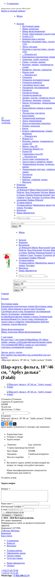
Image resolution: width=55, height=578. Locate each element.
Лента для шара (29, 46)
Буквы (33, 342)
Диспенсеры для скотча (33, 113)
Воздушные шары (30, 26)
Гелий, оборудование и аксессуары (18, 309)
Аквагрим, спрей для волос (35, 59)
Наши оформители (16, 563)
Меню (20, 16)
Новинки (26, 177)
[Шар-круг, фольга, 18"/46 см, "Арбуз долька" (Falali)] (30, 387)
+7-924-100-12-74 (21, 575)
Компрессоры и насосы (33, 39)
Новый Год (27, 138)
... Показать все (29, 54)
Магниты (26, 182)
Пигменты (27, 174)
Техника (36, 197)
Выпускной (42, 190)
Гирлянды (27, 90)
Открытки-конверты (32, 82)
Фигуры (5, 355)
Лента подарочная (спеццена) (36, 123)
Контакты (11, 545)
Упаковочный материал (33, 118)
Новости (11, 543)
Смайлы (21, 197)
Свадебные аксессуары (33, 85)
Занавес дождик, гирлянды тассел (38, 98)
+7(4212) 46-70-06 (9, 570)
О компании (13, 540)
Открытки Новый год (32, 149)
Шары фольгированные (33, 31)
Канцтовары (28, 115)
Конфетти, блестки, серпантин (37, 69)
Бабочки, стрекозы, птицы (35, 179)
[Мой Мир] (10, 424)
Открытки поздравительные (36, 80)
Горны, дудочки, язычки (34, 62)
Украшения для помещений (35, 87)
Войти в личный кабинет (13, 11)
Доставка (28, 207)
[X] (14, 424)
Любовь (29, 195)
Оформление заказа (42, 205)
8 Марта (32, 190)
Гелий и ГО (27, 36)
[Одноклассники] (6, 424)
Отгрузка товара (15, 558)
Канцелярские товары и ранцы (37, 108)
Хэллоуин (45, 197)
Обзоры (10, 565)
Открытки (27, 77)
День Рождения (32, 192)
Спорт (28, 197)
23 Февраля (22, 190)
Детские (44, 192)
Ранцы (25, 110)
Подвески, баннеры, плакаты (36, 100)
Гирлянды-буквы (30, 92)
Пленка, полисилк (31, 126)
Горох (51, 190)
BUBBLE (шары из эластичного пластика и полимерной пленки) (24, 345)
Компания (6, 533)
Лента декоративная (32, 121)
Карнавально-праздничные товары (18, 306)
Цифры (31, 200)
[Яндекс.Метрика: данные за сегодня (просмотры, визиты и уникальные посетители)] (10, 530)
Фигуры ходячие (31, 355)
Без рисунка (7, 339)
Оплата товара (14, 555)
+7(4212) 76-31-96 (9, 573)
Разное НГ (27, 151)
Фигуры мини (16, 355)
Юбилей (39, 200)
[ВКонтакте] (3, 424)
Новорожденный (42, 195)
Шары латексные (30, 29)
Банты (25, 128)
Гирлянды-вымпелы (32, 95)
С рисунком (19, 339)
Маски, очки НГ (30, 146)
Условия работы (24, 205)
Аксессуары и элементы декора (37, 161)
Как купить (6, 536)
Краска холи (28, 72)
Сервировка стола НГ (32, 154)
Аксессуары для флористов (35, 159)
